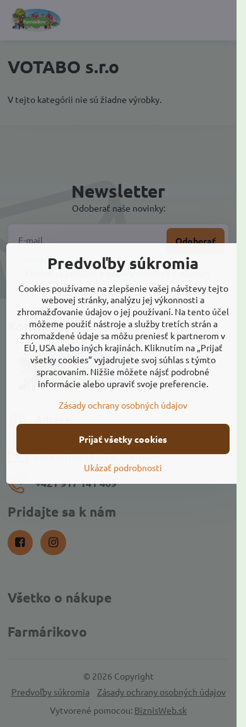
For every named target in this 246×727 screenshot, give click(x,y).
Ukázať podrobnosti (123, 467)
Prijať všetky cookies (123, 439)
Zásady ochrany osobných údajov (123, 405)
